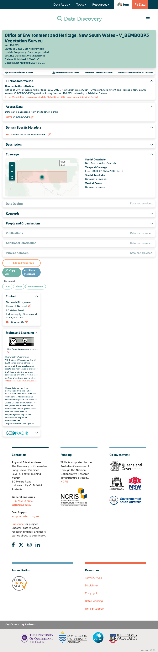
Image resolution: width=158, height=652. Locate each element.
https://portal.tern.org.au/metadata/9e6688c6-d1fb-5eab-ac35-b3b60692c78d (51, 96)
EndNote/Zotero (35, 286)
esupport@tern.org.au (25, 516)
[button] (42, 177)
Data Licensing (94, 601)
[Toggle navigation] (148, 19)
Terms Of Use (93, 577)
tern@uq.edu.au (21, 504)
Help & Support (94, 608)
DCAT (7, 286)
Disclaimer (91, 585)
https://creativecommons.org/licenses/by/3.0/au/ (29, 381)
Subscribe (18, 524)
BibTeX (19, 286)
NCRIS (65, 481)
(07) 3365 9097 (24, 501)
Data (142, 4)
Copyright (91, 593)
